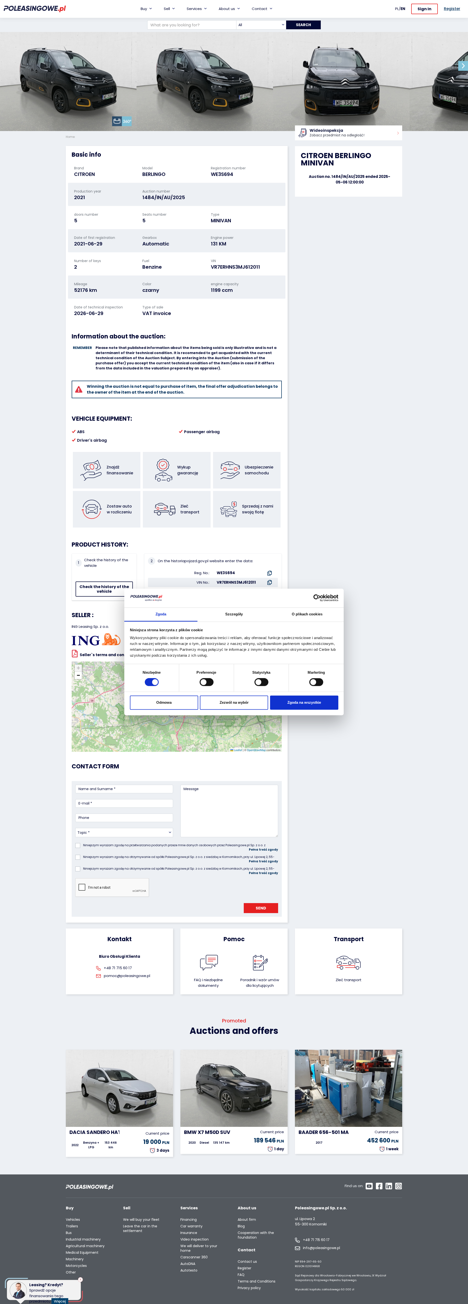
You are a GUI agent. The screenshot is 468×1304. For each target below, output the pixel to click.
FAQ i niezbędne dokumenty (208, 982)
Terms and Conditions (256, 1281)
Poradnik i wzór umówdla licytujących (259, 982)
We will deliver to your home (198, 1248)
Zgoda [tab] (161, 614)
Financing (188, 1219)
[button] (463, 66)
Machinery (75, 1259)
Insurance (188, 1233)
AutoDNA (187, 1264)
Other (71, 1272)
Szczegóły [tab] (234, 614)
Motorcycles (76, 1265)
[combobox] (261, 25)
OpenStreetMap (256, 750)
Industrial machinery (83, 1239)
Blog (241, 1226)
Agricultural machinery (85, 1246)
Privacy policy (249, 1288)
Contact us (247, 1261)
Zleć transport (348, 979)
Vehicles (73, 1219)
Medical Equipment (82, 1252)
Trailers (72, 1226)
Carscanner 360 (194, 1257)
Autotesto (188, 1270)
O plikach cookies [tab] (307, 614)
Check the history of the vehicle (104, 589)
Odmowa (164, 702)
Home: (71, 137)
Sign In (424, 9)
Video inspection (194, 1239)
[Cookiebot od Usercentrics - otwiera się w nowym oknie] (317, 598)
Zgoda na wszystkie (304, 702)
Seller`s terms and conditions (108, 654)
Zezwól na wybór (234, 702)
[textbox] (261, 24)
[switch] (207, 682)
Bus (69, 1233)
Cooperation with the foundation (256, 1235)
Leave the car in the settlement (140, 1228)
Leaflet (237, 750)
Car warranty (191, 1226)
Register (244, 1268)
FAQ (241, 1275)
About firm (247, 1219)
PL (397, 8)
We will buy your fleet (141, 1219)
